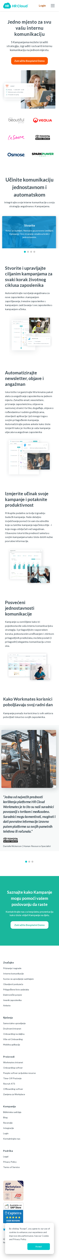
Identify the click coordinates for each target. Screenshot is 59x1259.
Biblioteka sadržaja (12, 1112)
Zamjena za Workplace (14, 1094)
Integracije (8, 1128)
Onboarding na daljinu (14, 1034)
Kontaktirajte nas (11, 1138)
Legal (5, 1156)
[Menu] (53, 6)
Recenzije (8, 1122)
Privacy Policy (10, 1161)
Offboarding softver (13, 1089)
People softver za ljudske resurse (19, 1073)
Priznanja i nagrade (12, 968)
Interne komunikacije (13, 973)
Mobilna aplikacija (11, 1044)
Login (42, 5)
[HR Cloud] (15, 6)
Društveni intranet (12, 1028)
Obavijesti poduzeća (13, 984)
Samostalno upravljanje (14, 1023)
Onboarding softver (13, 1067)
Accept (38, 1246)
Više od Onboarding (13, 1039)
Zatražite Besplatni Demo (29, 60)
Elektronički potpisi (12, 994)
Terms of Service (11, 1167)
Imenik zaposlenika (12, 1000)
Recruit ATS (9, 1083)
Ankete (7, 1005)
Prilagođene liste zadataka (16, 989)
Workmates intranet (13, 1062)
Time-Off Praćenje (12, 1078)
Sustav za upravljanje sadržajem (18, 979)
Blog (5, 1117)
